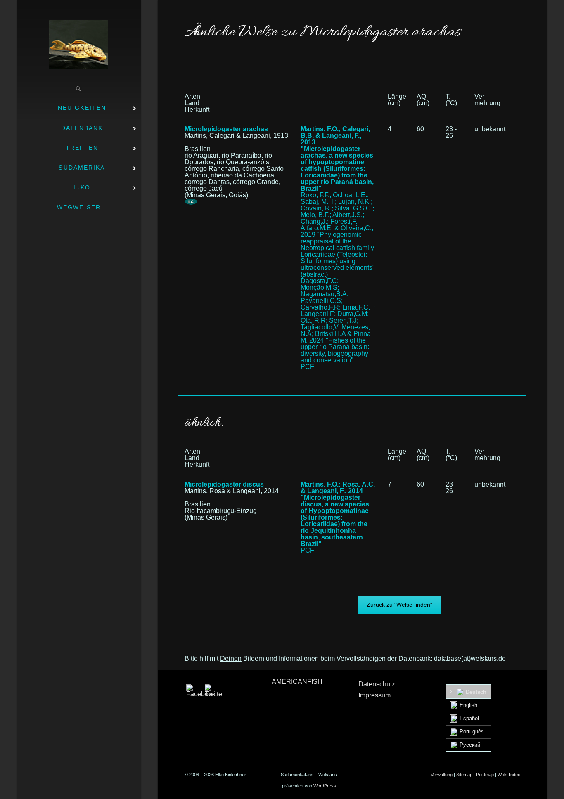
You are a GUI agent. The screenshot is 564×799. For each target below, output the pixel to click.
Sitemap (464, 774)
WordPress (324, 785)
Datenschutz (376, 684)
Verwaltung (442, 774)
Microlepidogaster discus (224, 484)
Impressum (374, 695)
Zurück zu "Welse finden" (399, 604)
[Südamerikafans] (78, 44)
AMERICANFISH (297, 681)
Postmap (485, 774)
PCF (307, 366)
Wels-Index (509, 774)
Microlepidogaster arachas (226, 128)
